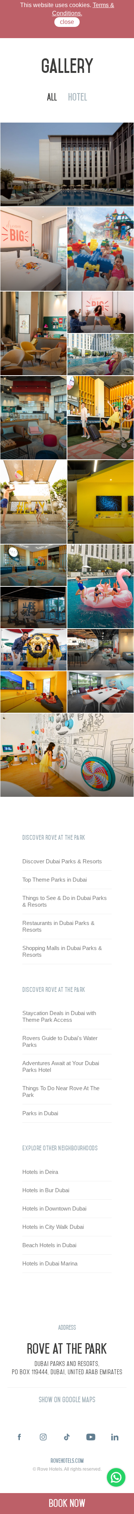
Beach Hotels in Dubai (49, 1245)
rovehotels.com (67, 1461)
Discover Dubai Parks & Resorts (62, 861)
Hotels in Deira (40, 1172)
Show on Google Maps (67, 1400)
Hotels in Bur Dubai (45, 1190)
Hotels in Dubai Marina (49, 1263)
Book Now (67, 1503)
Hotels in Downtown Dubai (54, 1208)
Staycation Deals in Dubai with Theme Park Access (59, 1016)
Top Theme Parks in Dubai (54, 879)
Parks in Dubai (40, 1113)
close (67, 22)
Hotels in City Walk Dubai (53, 1227)
